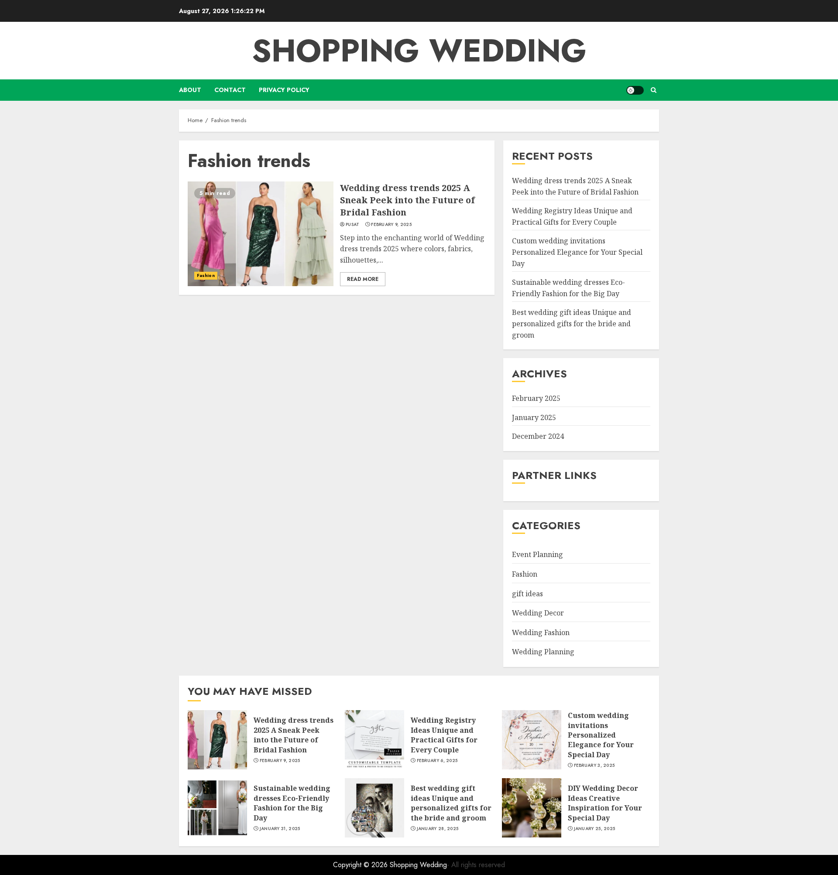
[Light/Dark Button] (635, 90)
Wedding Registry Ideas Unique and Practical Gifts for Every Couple (444, 734)
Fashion (206, 275)
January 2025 (534, 417)
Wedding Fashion (541, 632)
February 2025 (536, 398)
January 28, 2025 (438, 829)
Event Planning (537, 554)
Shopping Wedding (419, 50)
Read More (362, 279)
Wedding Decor (538, 613)
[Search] (653, 90)
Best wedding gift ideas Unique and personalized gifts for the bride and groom (571, 323)
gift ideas (527, 593)
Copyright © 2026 (361, 865)
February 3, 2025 (594, 765)
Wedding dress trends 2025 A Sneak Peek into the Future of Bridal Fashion (407, 200)
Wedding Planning (543, 651)
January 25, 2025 (594, 829)
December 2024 (538, 436)
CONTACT (230, 89)
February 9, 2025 (391, 225)
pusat (353, 225)
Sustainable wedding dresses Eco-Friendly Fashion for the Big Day (292, 802)
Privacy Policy (284, 89)
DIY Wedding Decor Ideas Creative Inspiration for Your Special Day (605, 802)
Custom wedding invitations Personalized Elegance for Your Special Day (577, 252)
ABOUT (190, 89)
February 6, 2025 (437, 761)
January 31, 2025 (280, 829)
